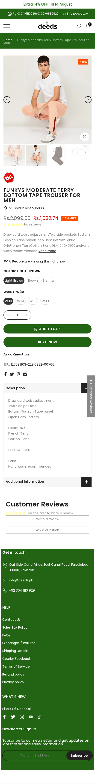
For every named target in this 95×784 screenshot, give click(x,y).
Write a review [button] (47, 519)
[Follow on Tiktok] (39, 717)
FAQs (6, 635)
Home (8, 39)
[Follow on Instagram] (22, 717)
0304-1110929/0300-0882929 (38, 13)
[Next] (88, 99)
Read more (47, 251)
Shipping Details (15, 650)
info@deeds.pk (77, 13)
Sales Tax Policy (14, 627)
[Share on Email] (25, 374)
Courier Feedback (16, 658)
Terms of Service (16, 666)
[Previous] (6, 99)
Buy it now (47, 342)
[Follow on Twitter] (13, 717)
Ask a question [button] (47, 530)
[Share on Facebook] (5, 374)
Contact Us (11, 619)
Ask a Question (16, 354)
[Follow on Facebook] (4, 717)
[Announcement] (47, 4)
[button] (13, 224)
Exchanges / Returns (18, 643)
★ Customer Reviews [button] (91, 396)
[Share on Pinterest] (18, 374)
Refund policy (13, 674)
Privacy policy (13, 682)
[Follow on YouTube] (31, 717)
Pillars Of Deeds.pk (17, 709)
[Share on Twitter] (12, 374)
